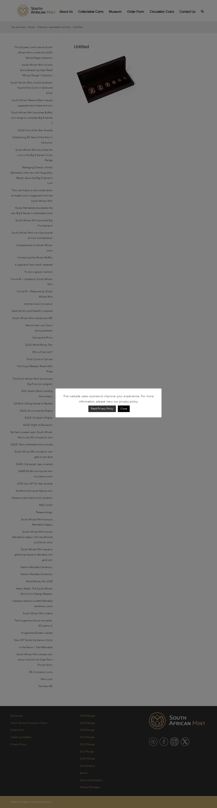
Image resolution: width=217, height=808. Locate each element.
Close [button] (123, 408)
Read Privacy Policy (102, 408)
